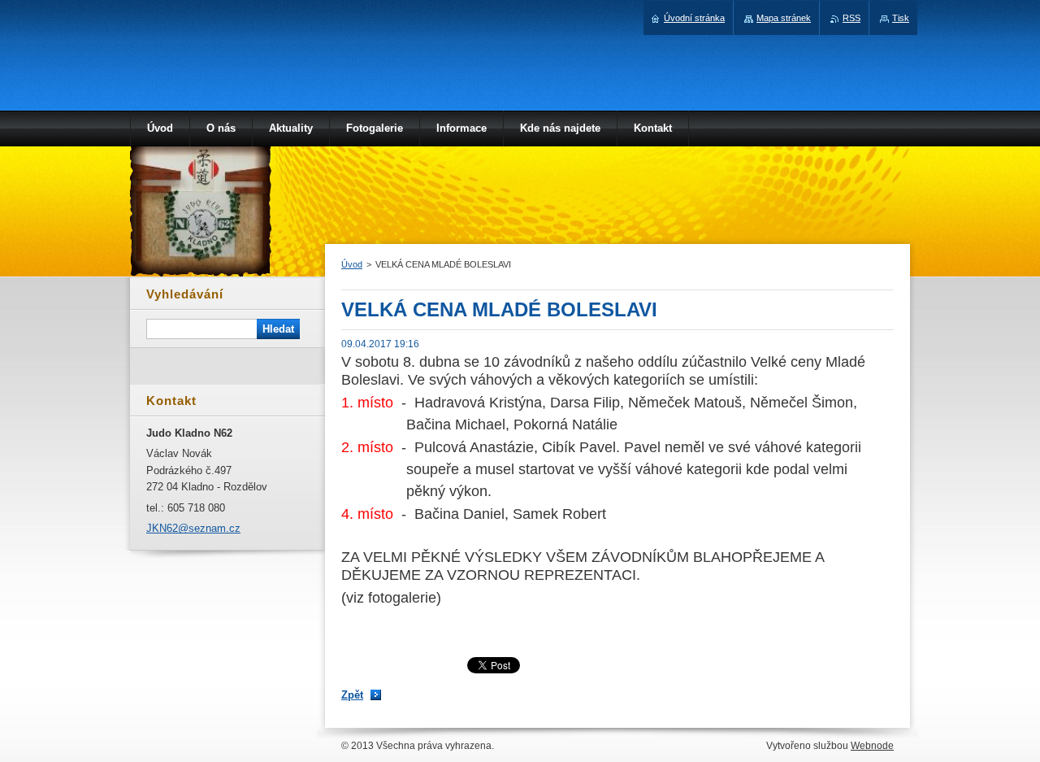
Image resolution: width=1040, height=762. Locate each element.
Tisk (900, 18)
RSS (851, 18)
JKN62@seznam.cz (193, 528)
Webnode (872, 746)
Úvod (351, 264)
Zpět (352, 695)
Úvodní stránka (694, 18)
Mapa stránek (783, 18)
